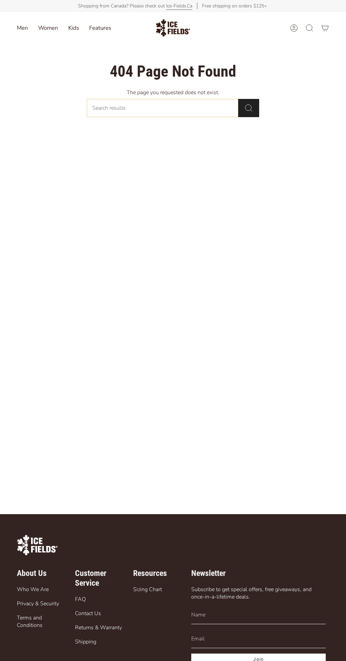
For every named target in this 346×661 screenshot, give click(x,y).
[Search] (248, 108)
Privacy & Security (38, 603)
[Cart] (325, 28)
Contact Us (88, 613)
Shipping (85, 641)
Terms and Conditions (30, 621)
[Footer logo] (37, 545)
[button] (73, 28)
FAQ (80, 599)
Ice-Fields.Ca (179, 6)
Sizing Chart (147, 589)
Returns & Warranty (98, 627)
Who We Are (33, 589)
